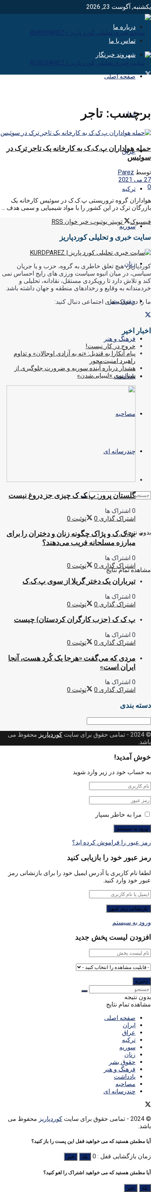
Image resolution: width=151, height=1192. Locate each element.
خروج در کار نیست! (111, 346)
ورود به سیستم (131, 922)
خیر (70, 1157)
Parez (126, 172)
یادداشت (125, 1076)
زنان (130, 1054)
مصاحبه (125, 1084)
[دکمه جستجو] (84, 991)
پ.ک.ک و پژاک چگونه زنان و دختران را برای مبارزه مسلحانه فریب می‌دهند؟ (71, 538)
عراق (129, 1032)
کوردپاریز (50, 734)
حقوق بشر (122, 1062)
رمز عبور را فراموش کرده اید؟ (111, 842)
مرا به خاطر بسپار (118, 814)
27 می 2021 (134, 179)
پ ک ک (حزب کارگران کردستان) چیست (75, 619)
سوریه (127, 226)
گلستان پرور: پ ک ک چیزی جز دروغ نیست (72, 495)
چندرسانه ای (119, 1091)
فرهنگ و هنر (120, 338)
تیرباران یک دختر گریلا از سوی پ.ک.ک (79, 581)
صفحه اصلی (120, 76)
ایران (129, 1025)
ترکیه (129, 188)
